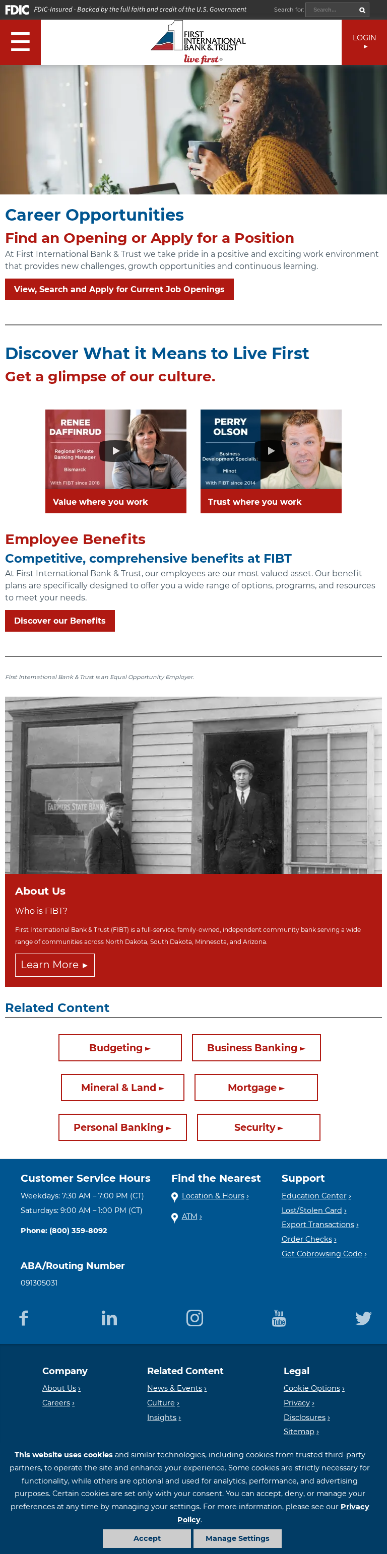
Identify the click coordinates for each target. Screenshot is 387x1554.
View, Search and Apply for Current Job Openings (119, 289)
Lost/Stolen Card (312, 1210)
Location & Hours (213, 1195)
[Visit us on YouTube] (279, 1316)
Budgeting (116, 1048)
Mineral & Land (118, 1088)
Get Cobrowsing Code (322, 1253)
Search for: (289, 9)
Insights (161, 1417)
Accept (147, 1538)
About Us (59, 1388)
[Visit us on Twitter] (363, 1316)
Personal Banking (118, 1127)
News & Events (174, 1388)
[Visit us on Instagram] (194, 1316)
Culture (161, 1402)
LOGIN (364, 37)
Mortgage (252, 1088)
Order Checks (307, 1239)
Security (254, 1127)
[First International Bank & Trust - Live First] (198, 42)
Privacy (297, 1402)
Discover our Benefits (60, 621)
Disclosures (305, 1417)
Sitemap (299, 1431)
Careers (56, 1402)
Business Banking (252, 1048)
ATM (190, 1216)
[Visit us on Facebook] (23, 1316)
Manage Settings (238, 1538)
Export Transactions (318, 1224)
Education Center (314, 1195)
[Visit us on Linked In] (109, 1316)
